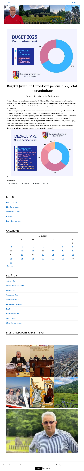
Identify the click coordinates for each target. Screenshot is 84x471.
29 (63, 259)
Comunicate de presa (13, 212)
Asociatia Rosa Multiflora (15, 285)
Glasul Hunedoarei (12, 299)
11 (22, 251)
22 (63, 255)
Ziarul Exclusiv (11, 318)
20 (43, 255)
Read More (46, 468)
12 (33, 251)
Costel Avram (53, 96)
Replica (8, 309)
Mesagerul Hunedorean (14, 304)
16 (73, 251)
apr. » (12, 266)
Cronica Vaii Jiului (12, 295)
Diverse (9, 216)
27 (43, 259)
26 (33, 259)
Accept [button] (38, 468)
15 (63, 251)
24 (11, 259)
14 (53, 251)
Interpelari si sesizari (13, 221)
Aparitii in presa (11, 202)
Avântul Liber (10, 290)
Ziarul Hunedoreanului (14, 323)
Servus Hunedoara (12, 313)
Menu (74, 2)
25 (22, 259)
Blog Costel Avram (12, 207)
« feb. (8, 266)
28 (53, 259)
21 (53, 255)
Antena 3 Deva (11, 281)
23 (73, 255)
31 (11, 263)
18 (22, 255)
